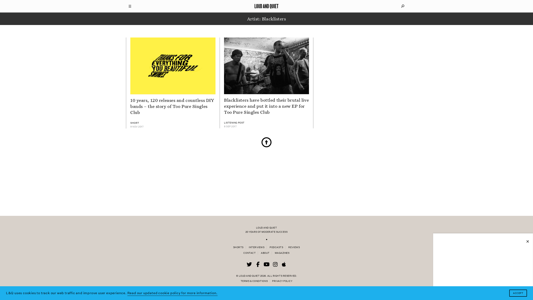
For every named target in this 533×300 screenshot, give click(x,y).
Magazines (282, 253)
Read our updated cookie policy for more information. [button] (172, 293)
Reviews (294, 247)
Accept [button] (518, 293)
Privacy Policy (282, 281)
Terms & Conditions (254, 281)
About (265, 253)
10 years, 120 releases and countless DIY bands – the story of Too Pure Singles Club (172, 106)
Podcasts (276, 247)
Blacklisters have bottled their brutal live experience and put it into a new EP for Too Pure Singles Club (266, 106)
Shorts (238, 247)
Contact (249, 253)
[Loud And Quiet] (266, 6)
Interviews (256, 247)
